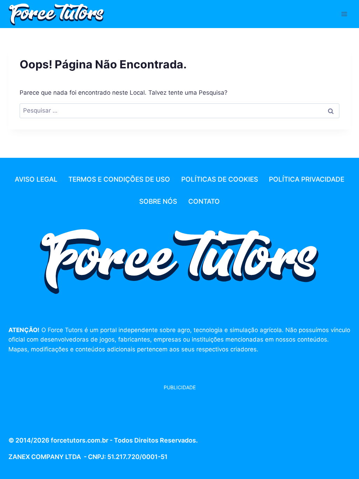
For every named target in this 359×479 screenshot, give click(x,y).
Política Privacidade (306, 179)
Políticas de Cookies (219, 179)
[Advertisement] (64, 408)
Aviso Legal (36, 179)
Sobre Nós (158, 201)
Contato (204, 201)
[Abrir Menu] (344, 13)
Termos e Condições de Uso (119, 179)
